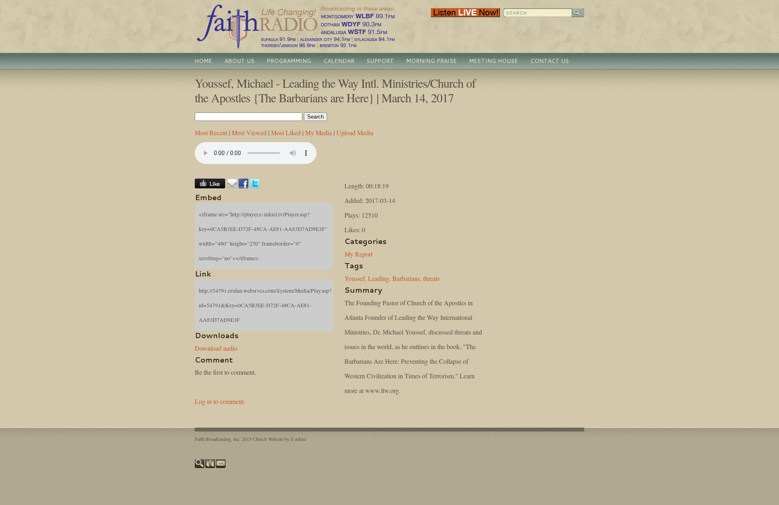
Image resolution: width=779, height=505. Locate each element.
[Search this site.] (200, 466)
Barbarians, (407, 278)
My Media (318, 132)
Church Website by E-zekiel (279, 439)
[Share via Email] (232, 185)
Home (203, 61)
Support (380, 61)
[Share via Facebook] (243, 185)
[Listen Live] (465, 15)
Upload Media (354, 132)
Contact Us (549, 61)
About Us (239, 61)
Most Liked (286, 132)
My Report (358, 254)
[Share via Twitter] (255, 185)
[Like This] (210, 185)
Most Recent (211, 132)
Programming (289, 61)
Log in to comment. (220, 401)
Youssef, (355, 278)
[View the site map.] (210, 466)
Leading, (379, 278)
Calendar (338, 61)
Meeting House (493, 61)
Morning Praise (431, 61)
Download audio (216, 348)
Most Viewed (249, 132)
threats (431, 278)
